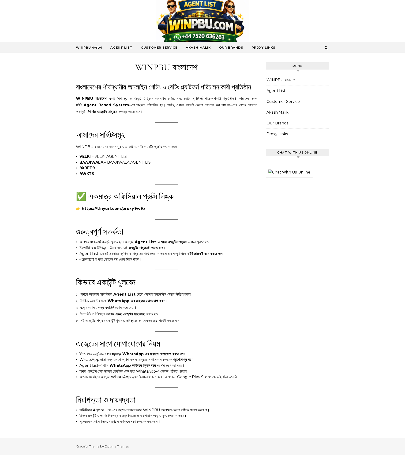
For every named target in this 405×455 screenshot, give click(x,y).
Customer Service (159, 47)
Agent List (121, 47)
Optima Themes (117, 446)
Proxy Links (263, 47)
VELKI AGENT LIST (111, 156)
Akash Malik (198, 47)
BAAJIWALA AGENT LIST (130, 162)
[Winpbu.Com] (202, 22)
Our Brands (231, 47)
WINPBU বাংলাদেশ (89, 47)
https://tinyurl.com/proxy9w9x (114, 208)
